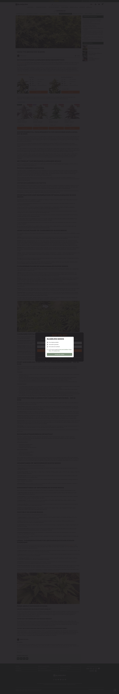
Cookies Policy (56, 350)
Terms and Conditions (63, 349)
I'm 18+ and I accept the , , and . (60, 350)
